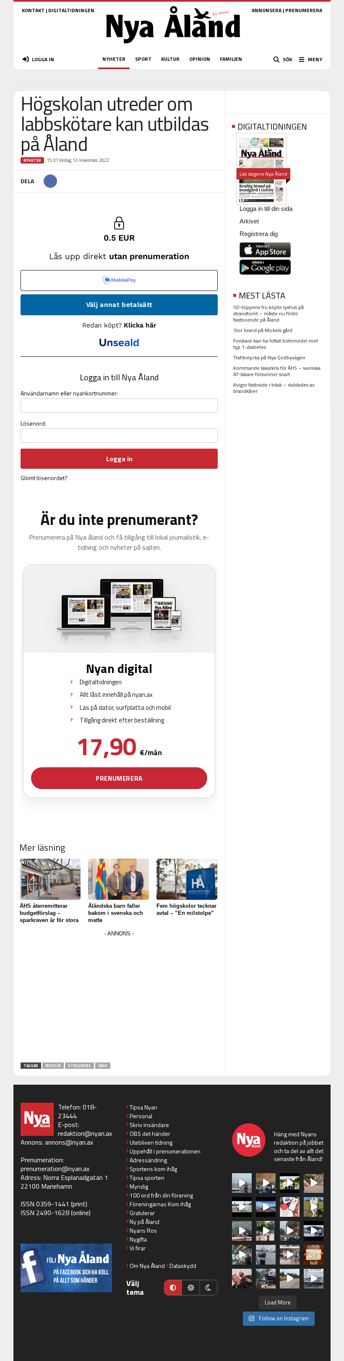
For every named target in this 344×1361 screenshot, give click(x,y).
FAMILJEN (231, 59)
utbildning (79, 1065)
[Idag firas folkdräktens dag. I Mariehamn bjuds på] (242, 1231)
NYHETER (113, 59)
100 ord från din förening (161, 1195)
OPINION (199, 59)
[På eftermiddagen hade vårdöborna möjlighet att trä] (290, 1183)
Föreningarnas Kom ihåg (160, 1204)
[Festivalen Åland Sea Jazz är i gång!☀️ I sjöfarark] (266, 1183)
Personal (141, 1116)
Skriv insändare (149, 1124)
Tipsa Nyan (143, 1107)
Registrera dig (259, 233)
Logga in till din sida (266, 208)
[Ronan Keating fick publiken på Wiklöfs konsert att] (290, 1231)
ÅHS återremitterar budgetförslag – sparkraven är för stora (49, 913)
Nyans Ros (143, 1230)
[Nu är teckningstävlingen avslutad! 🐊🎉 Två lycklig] (313, 1255)
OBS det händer (150, 1133)
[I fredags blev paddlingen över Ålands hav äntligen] (242, 1183)
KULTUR (170, 59)
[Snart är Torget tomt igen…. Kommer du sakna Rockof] (266, 1231)
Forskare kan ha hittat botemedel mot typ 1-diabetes (275, 344)
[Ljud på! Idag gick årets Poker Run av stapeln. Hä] (313, 1278)
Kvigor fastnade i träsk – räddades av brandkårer (274, 388)
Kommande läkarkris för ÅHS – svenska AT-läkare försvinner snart (277, 371)
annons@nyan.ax (69, 1142)
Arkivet (249, 221)
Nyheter (32, 160)
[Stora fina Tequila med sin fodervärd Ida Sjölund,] (313, 1207)
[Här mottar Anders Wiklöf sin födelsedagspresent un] (242, 1255)
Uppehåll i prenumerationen (165, 1151)
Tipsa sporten (147, 1177)
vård (102, 1065)
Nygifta (138, 1239)
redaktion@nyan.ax (85, 1133)
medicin (53, 1065)
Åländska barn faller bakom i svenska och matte (115, 913)
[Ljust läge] (190, 1287)
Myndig (139, 1186)
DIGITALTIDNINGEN (71, 10)
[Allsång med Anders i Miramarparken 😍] (313, 1231)
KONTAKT (33, 10)
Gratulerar (142, 1212)
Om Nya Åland (147, 1265)
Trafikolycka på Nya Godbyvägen (269, 357)
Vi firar (138, 1248)
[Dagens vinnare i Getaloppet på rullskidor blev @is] (290, 1278)
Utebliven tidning (151, 1142)
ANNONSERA (266, 10)
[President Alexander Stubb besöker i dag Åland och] (313, 1183)
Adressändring (148, 1160)
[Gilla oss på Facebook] (66, 1268)
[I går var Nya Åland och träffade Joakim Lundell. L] (242, 1278)
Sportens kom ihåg (153, 1168)
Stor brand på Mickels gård (262, 330)
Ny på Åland (144, 1221)
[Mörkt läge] (208, 1287)
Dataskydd (182, 1265)
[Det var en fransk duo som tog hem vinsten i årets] (242, 1207)
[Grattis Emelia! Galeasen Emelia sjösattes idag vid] (266, 1255)
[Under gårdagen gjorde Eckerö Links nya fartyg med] (266, 1207)
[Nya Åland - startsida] (173, 46)
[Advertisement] (119, 998)
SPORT (143, 59)
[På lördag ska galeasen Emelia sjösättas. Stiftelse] (266, 1278)
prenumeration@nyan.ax (55, 1169)
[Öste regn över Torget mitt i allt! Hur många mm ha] (290, 1255)
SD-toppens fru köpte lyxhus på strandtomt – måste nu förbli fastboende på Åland (268, 313)
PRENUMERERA (303, 10)
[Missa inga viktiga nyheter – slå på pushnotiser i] (290, 1207)
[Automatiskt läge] (173, 1287)
